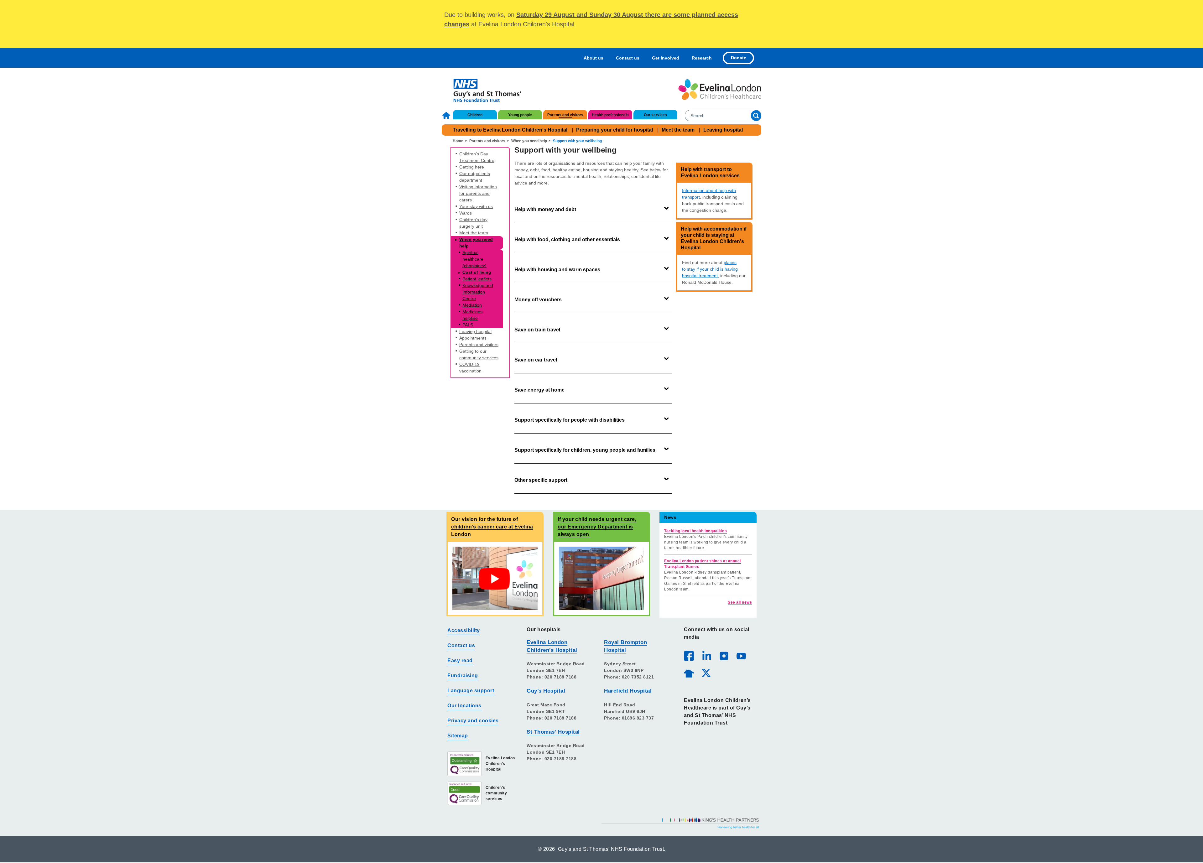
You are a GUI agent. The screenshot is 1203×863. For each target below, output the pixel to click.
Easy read (460, 660)
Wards (465, 213)
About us (593, 57)
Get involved (665, 57)
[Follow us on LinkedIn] (706, 655)
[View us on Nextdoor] (688, 672)
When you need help (529, 141)
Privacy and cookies (473, 720)
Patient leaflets (477, 278)
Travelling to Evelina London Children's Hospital (510, 130)
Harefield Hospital (628, 691)
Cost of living (476, 272)
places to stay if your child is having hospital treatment (710, 269)
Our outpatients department (474, 177)
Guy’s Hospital (546, 691)
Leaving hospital (723, 130)
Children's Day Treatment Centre (476, 157)
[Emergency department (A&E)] (601, 578)
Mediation (472, 305)
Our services (655, 115)
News (670, 517)
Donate (738, 57)
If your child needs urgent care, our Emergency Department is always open (597, 527)
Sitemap (457, 735)
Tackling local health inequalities (695, 531)
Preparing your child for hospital (614, 130)
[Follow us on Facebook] (689, 656)
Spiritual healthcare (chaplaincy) (474, 259)
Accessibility (463, 630)
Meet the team (678, 130)
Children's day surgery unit (473, 223)
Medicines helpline (472, 315)
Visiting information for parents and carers (478, 193)
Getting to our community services (478, 354)
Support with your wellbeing (577, 141)
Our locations (464, 705)
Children (474, 115)
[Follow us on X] (706, 672)
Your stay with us (476, 206)
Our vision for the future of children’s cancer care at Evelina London (492, 527)
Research (702, 57)
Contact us (627, 57)
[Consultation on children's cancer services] (495, 578)
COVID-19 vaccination (470, 367)
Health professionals (610, 115)
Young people (520, 115)
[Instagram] (723, 655)
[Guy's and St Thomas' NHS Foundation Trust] (483, 89)
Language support (470, 690)
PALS (467, 324)
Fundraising (462, 675)
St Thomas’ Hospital (553, 732)
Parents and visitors (565, 115)
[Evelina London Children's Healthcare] (719, 89)
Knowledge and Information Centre (477, 292)
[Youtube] (741, 655)
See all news (740, 602)
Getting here (471, 166)
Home (447, 115)
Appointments (473, 338)
